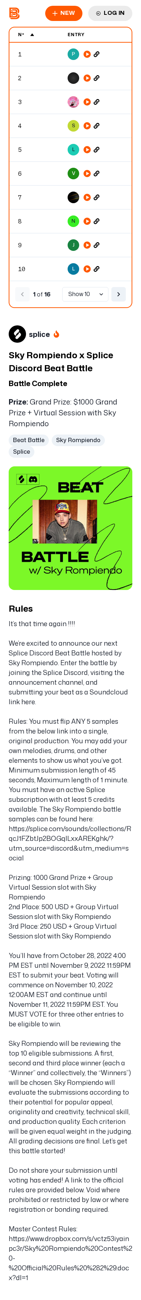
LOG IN (114, 12)
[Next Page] (118, 294)
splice (39, 334)
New (67, 12)
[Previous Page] (22, 294)
